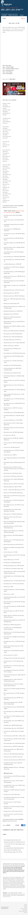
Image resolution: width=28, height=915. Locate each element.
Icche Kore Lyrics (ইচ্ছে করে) (9, 435)
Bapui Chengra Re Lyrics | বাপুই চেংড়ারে (11, 293)
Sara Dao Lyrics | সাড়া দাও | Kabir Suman (12, 794)
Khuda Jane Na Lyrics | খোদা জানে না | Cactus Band (14, 483)
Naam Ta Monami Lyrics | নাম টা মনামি (11, 559)
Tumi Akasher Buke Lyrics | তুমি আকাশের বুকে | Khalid (14, 743)
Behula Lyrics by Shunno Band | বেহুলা (11, 303)
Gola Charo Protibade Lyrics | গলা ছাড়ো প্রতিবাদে (13, 420)
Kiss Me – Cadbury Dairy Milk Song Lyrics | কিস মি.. (14, 489)
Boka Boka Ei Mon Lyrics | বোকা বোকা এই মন (13, 339)
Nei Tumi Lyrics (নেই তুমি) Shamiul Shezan (12, 562)
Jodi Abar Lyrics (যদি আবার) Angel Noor (12, 447)
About (25, 907)
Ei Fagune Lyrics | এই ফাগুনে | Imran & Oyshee (13, 811)
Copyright (25, 909)
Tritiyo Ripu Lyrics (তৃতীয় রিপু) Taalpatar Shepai (13, 725)
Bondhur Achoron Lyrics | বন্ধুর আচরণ (11, 345)
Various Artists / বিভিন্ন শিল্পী (9, 8)
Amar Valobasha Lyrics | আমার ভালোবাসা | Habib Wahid (14, 256)
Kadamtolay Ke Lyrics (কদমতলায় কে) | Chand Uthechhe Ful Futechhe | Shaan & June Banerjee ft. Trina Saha (14, 468)
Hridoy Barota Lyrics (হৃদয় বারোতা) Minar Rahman (13, 432)
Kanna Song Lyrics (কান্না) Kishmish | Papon (13, 473)
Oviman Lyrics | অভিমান (8, 586)
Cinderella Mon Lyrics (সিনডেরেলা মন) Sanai (12, 372)
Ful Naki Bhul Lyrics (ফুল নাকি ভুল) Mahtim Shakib (14, 412)
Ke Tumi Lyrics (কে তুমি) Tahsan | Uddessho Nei (13, 476)
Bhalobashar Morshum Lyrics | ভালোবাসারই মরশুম (13, 311)
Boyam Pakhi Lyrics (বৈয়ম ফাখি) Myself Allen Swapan (14, 353)
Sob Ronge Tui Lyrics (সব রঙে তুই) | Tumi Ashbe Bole (14, 658)
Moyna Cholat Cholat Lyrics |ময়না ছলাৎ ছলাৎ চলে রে (13, 544)
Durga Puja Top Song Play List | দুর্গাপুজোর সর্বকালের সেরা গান (14, 842)
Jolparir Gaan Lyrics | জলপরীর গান (10, 454)
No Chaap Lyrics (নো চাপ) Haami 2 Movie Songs (13, 568)
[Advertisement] (14, 49)
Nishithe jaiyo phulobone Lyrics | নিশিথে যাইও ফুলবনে (14, 565)
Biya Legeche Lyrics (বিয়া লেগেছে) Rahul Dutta (13, 333)
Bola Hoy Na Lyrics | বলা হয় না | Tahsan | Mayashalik (14, 342)
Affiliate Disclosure (23, 911)
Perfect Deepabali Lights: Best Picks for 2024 (12, 840)
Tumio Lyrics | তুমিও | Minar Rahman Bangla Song (14, 753)
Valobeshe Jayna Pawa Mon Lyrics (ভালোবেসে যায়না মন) (14, 759)
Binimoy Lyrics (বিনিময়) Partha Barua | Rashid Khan (14, 330)
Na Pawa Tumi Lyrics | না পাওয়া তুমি (10, 552)
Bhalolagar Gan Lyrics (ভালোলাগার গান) (11, 314)
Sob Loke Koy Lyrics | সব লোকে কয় (11, 655)
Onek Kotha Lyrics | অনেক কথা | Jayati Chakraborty (14, 583)
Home (26, 904)
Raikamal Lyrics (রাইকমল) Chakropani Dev (12, 624)
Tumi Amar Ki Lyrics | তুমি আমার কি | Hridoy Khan (14, 746)
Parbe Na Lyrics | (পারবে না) (9, 594)
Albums (25, 906)
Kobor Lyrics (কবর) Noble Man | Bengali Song (13, 492)
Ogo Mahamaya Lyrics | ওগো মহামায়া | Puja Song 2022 (14, 580)
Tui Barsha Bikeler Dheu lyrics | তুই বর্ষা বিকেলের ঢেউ (14, 728)
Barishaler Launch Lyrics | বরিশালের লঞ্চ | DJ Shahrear (14, 296)
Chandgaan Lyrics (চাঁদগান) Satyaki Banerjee (12, 365)
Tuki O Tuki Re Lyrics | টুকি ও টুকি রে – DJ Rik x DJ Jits (14, 735)
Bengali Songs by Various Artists (10, 14)
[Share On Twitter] (24, 825)
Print (24, 18)
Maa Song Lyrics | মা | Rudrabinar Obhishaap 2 (13, 514)
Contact (25, 912)
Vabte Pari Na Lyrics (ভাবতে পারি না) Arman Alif (13, 756)
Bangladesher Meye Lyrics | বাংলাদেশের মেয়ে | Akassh (14, 290)
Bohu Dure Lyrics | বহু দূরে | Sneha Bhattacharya (13, 336)
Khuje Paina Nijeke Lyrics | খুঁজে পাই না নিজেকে (12, 486)
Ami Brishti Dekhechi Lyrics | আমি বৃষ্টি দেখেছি (12, 264)
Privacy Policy (24, 908)
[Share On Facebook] (22, 825)
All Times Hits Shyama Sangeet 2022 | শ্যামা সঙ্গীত (13, 852)
